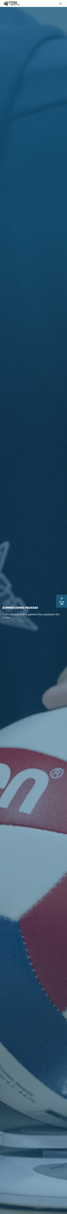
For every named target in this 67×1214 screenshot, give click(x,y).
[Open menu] (60, 3)
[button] (61, 601)
